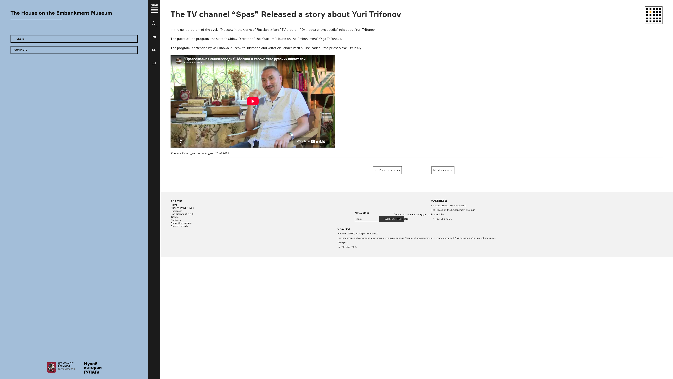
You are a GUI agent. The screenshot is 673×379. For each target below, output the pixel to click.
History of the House (182, 207)
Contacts (176, 220)
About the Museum (181, 223)
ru (154, 50)
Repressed (176, 211)
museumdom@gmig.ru (419, 214)
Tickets (175, 216)
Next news (443, 170)
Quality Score (401, 218)
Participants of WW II (182, 213)
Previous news (387, 170)
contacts (20, 49)
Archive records (179, 226)
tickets (19, 38)
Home (174, 204)
